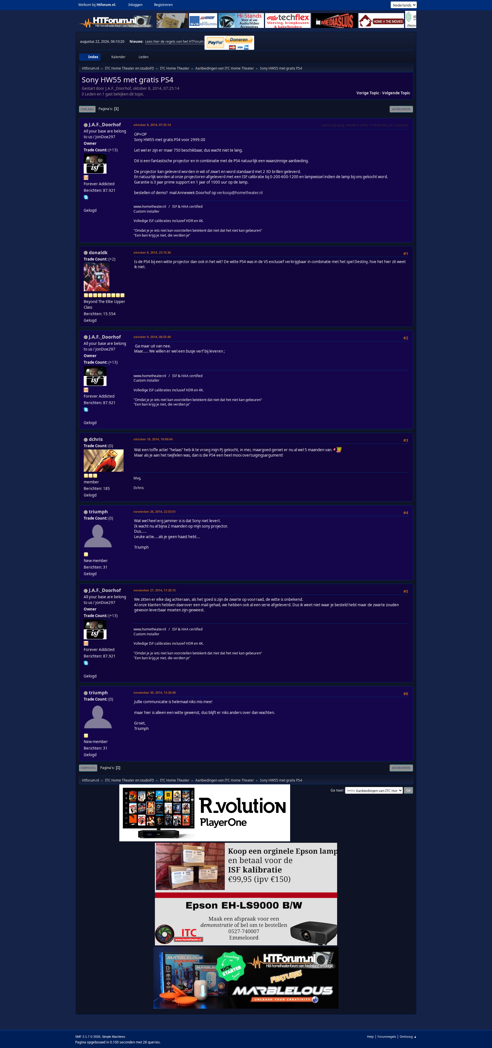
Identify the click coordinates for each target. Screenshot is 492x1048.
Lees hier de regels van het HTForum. (174, 41)
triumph (98, 511)
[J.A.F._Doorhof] (86, 203)
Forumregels (387, 1036)
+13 (113, 149)
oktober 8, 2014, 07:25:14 (152, 125)
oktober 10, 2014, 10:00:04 (153, 439)
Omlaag (87, 109)
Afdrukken (401, 109)
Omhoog (88, 768)
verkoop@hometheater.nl (240, 192)
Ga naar (337, 790)
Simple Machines (113, 1036)
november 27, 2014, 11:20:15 (155, 590)
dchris (96, 439)
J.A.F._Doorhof (105, 124)
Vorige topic (367, 92)
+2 (112, 259)
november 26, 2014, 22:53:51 (155, 511)
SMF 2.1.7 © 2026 (87, 1036)
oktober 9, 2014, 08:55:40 (152, 337)
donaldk (98, 252)
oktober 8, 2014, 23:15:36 (152, 252)
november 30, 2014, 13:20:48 (155, 692)
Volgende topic (396, 92)
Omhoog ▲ (408, 1036)
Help (370, 1036)
